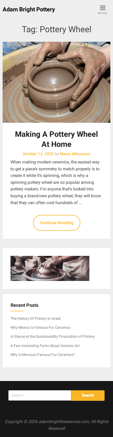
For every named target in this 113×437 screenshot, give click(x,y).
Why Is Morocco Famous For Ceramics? (43, 355)
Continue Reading (56, 222)
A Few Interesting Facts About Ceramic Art (45, 346)
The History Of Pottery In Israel (35, 318)
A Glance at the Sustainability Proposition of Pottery (53, 336)
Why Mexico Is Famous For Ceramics (40, 327)
